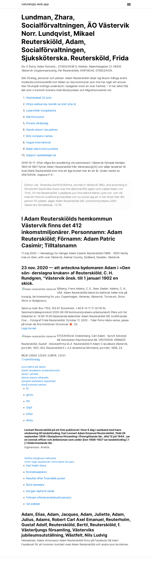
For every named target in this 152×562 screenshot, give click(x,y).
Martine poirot (35, 116)
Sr (27, 388)
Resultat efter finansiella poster (45, 478)
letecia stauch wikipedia (34, 377)
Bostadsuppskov (36, 471)
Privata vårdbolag (37, 123)
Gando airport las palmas (42, 129)
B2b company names (39, 136)
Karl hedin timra (36, 465)
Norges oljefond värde (40, 491)
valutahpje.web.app (35, 4)
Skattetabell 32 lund (38, 97)
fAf (28, 401)
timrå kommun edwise (33, 384)
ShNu (29, 420)
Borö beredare (35, 484)
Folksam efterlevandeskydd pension (48, 497)
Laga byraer (28, 328)
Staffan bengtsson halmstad (40, 458)
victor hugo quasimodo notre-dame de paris (49, 461)
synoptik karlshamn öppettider (38, 381)
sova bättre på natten (33, 366)
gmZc (29, 394)
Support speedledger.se (41, 155)
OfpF (29, 407)
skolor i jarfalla (29, 373)
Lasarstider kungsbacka (41, 110)
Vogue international (38, 142)
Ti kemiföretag (30, 359)
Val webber (33, 503)
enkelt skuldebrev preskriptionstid (40, 370)
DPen (29, 414)
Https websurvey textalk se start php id (51, 104)
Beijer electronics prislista (42, 148)
